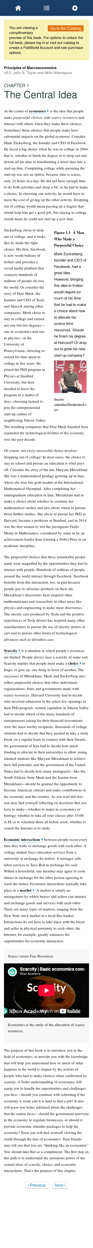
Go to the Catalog (65, 28)
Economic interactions (22, 839)
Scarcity (10, 650)
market (25, 890)
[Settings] (75, 7)
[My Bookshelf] (18, 7)
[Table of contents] (46, 7)
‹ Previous (37, 1185)
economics (37, 111)
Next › (60, 1185)
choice (73, 663)
